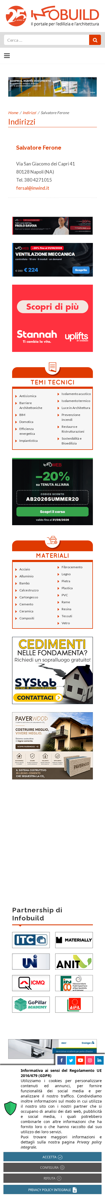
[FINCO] (74, 982)
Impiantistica (28, 441)
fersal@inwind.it (32, 188)
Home (13, 112)
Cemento (26, 604)
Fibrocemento (72, 567)
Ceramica (26, 611)
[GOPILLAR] (31, 1004)
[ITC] (31, 939)
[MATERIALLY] (74, 939)
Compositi (26, 618)
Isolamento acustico (76, 394)
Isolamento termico (76, 401)
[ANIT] (74, 961)
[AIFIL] (74, 1004)
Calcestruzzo (28, 590)
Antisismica (27, 396)
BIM (22, 415)
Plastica (67, 588)
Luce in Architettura (76, 408)
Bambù (24, 583)
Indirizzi (29, 112)
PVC (65, 595)
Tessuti (67, 616)
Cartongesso (28, 597)
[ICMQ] (31, 982)
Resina (66, 609)
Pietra (66, 581)
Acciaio (24, 569)
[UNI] (31, 961)
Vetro (66, 623)
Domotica (26, 422)
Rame (66, 602)
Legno (66, 574)
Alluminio (26, 576)
